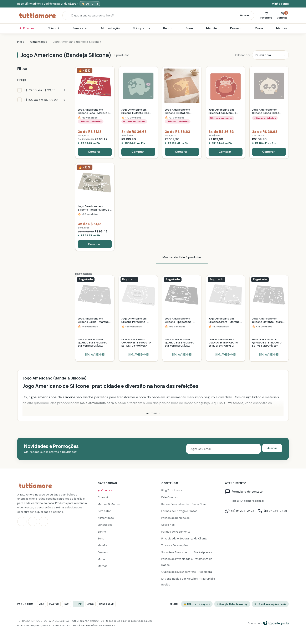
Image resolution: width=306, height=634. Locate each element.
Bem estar (80, 28)
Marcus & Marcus (109, 504)
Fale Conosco (170, 497)
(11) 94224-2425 (242, 511)
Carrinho (283, 15)
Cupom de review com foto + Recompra (186, 572)
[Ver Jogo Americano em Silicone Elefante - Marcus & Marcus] (269, 318)
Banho (167, 28)
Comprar (94, 152)
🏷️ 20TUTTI (90, 3)
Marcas (281, 28)
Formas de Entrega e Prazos (179, 511)
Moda (259, 28)
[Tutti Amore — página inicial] (37, 15)
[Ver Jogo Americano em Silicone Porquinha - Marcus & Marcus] (138, 318)
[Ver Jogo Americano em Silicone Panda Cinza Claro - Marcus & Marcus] (269, 112)
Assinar (272, 448)
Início (20, 42)
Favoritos (266, 17)
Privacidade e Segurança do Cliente (184, 538)
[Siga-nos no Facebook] (32, 521)
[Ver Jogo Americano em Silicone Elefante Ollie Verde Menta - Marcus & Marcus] (138, 112)
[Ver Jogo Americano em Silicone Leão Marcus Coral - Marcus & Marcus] (225, 112)
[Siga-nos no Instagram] (21, 521)
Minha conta (280, 3)
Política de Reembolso (175, 518)
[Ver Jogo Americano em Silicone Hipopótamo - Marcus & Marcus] (181, 318)
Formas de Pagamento (175, 531)
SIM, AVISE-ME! (95, 354)
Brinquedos (141, 28)
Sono (189, 28)
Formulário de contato (247, 492)
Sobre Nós (168, 525)
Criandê (53, 28)
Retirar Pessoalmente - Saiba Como (184, 504)
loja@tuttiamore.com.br (248, 501)
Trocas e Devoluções (174, 545)
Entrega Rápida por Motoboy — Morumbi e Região (188, 582)
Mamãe (211, 28)
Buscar (244, 15)
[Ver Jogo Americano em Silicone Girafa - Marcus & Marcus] (225, 318)
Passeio (235, 28)
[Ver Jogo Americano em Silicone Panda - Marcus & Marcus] (94, 207)
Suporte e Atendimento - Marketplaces (186, 552)
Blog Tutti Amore (171, 490)
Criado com (255, 623)
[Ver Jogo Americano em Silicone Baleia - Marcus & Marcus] (94, 318)
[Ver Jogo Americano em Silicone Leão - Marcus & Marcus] (94, 112)
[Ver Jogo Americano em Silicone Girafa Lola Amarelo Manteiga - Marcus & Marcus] (181, 112)
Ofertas (28, 28)
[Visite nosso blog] (43, 521)
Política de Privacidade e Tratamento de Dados (186, 562)
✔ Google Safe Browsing (232, 604)
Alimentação (110, 28)
